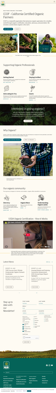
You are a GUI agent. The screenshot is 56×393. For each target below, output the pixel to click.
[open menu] (54, 2)
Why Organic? (32, 378)
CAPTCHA (25, 334)
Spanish (47, 320)
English (47, 319)
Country (41, 311)
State (24, 311)
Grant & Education (20, 383)
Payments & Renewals (8, 378)
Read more (9, 287)
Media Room (45, 380)
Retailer (36, 322)
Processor (36, 320)
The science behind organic (12, 139)
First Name (26, 301)
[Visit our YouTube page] (52, 365)
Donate (18, 29)
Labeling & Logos (7, 385)
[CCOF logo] (3, 3)
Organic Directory (33, 380)
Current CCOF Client (37, 327)
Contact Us (44, 382)
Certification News (26, 324)
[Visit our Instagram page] (49, 365)
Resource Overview (8, 380)
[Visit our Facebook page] (47, 365)
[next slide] (36, 293)
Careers (44, 378)
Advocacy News (27, 326)
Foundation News (27, 328)
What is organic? (30, 139)
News (30, 382)
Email (24, 306)
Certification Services (21, 381)
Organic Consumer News (27, 331)
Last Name (42, 301)
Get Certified (8, 29)
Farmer (36, 318)
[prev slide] (19, 293)
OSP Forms (5, 382)
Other (36, 324)
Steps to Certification (21, 379)
